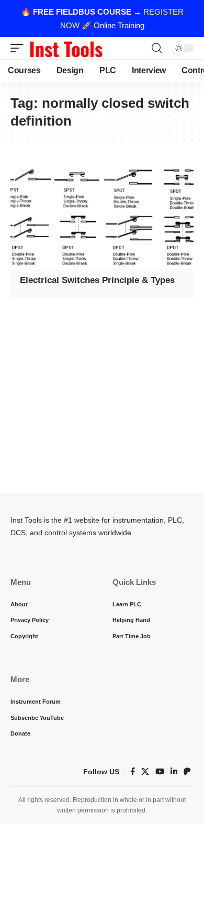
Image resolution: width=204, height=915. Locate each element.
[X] (145, 771)
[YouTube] (160, 771)
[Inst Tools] (66, 48)
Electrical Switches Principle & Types (97, 280)
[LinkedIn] (174, 771)
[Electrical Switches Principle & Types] (102, 214)
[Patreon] (187, 771)
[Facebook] (133, 771)
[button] (19, 48)
